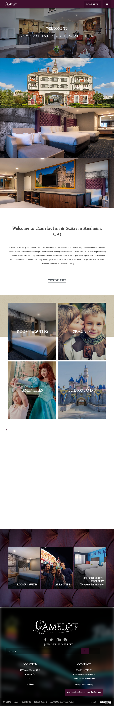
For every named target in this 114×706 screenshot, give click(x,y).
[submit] (85, 651)
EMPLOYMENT (40, 702)
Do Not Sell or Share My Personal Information (84, 692)
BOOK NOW (92, 4)
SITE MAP (7, 702)
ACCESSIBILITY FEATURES (62, 702)
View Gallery (57, 280)
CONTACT (26, 702)
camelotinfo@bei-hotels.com (84, 678)
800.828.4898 (90, 674)
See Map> (30, 684)
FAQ (16, 702)
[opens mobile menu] (107, 4)
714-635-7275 (86, 670)
